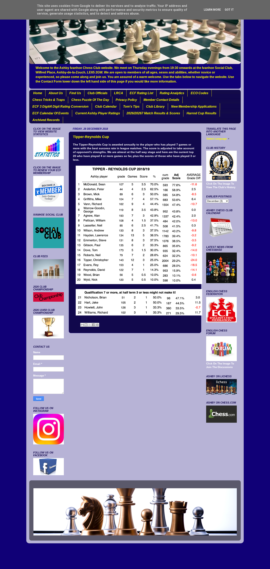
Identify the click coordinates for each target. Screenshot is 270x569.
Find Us (75, 93)
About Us (56, 93)
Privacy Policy (126, 99)
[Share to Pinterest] (97, 325)
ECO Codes (199, 93)
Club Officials (98, 93)
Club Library (155, 106)
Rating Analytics (172, 93)
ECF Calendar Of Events (50, 113)
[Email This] (82, 325)
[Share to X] (90, 325)
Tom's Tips (131, 106)
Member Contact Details (161, 99)
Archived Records (46, 120)
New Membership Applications (194, 106)
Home (37, 93)
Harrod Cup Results (201, 113)
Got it (229, 9)
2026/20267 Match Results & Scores (153, 113)
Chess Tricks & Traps (48, 99)
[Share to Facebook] (93, 325)
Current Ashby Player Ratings (97, 113)
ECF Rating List (141, 93)
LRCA (118, 93)
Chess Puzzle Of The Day (90, 99)
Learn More (212, 9)
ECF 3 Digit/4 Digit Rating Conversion (60, 106)
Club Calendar (106, 106)
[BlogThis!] (86, 325)
